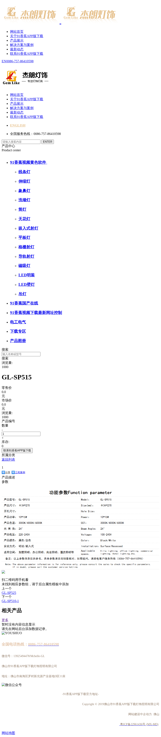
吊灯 (22, 294)
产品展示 (16, 40)
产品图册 (18, 340)
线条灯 (24, 172)
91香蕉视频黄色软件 (28, 162)
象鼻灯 (24, 190)
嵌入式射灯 (28, 228)
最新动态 (16, 49)
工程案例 (20, 472)
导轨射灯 (26, 256)
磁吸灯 (24, 265)
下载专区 (18, 331)
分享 (7, 472)
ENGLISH (17, 125)
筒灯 (22, 209)
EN (4, 61)
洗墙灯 (24, 200)
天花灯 (24, 219)
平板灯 (24, 237)
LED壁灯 (26, 284)
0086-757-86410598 (20, 61)
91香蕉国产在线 (24, 303)
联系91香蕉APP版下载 (26, 53)
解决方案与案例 (22, 45)
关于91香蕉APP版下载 (26, 36)
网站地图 (8, 733)
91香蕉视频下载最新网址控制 (36, 312)
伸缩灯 (24, 181)
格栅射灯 (26, 247)
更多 (5, 620)
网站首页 (16, 31)
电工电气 (18, 322)
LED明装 (26, 275)
